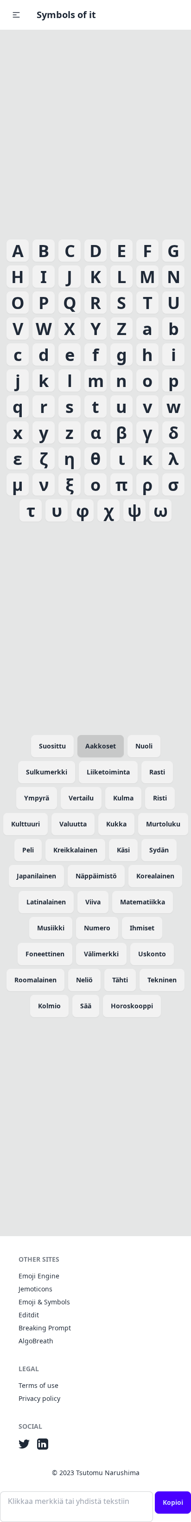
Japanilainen (36, 875)
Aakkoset (100, 746)
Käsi (123, 849)
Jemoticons (35, 1288)
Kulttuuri (25, 823)
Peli (28, 849)
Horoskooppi (132, 1005)
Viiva (93, 901)
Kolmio (49, 1005)
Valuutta (73, 823)
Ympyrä (36, 797)
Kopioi (173, 1502)
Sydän (159, 849)
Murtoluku (163, 823)
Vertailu (81, 797)
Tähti (120, 979)
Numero (97, 927)
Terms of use (38, 1385)
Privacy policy (39, 1398)
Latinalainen (46, 901)
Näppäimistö (96, 875)
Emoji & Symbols (44, 1301)
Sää (85, 1005)
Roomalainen (35, 979)
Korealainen (155, 875)
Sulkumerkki (46, 771)
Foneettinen (44, 953)
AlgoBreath (36, 1340)
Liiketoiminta (108, 771)
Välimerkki (101, 953)
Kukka (116, 823)
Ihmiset (142, 927)
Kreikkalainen (75, 849)
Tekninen (162, 979)
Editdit (29, 1314)
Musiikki (50, 927)
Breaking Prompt (45, 1327)
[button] (16, 15)
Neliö (84, 979)
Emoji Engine (39, 1275)
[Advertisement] (95, 132)
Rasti (157, 771)
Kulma (123, 797)
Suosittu (52, 746)
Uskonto (152, 953)
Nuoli (144, 746)
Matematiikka (142, 901)
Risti (160, 797)
